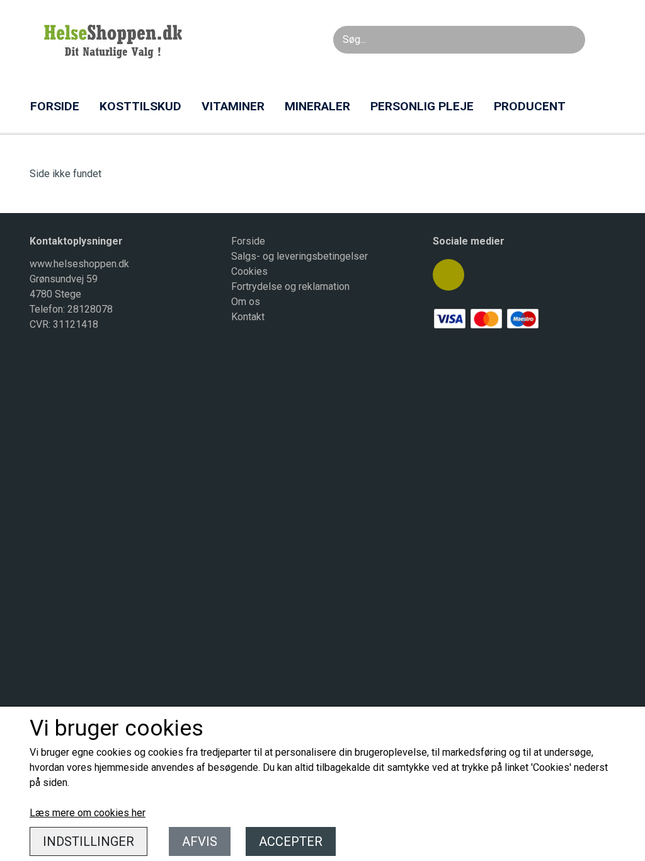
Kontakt (248, 317)
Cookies (249, 271)
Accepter (290, 841)
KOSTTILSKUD (140, 106)
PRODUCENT (530, 106)
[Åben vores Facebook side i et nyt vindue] (448, 275)
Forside (248, 241)
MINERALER (317, 106)
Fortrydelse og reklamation (290, 286)
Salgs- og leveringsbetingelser (299, 256)
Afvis (199, 841)
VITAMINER (233, 106)
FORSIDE (54, 106)
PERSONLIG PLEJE (422, 106)
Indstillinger (88, 841)
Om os (245, 302)
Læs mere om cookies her (88, 813)
